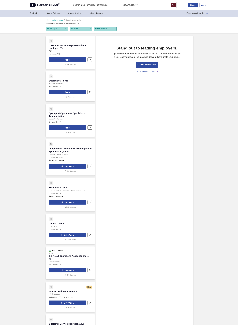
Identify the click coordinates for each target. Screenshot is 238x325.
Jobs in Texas (57, 20)
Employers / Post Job (195, 13)
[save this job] (90, 60)
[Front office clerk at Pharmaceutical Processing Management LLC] (70, 194)
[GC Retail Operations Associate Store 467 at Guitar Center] (70, 263)
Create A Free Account (145, 72)
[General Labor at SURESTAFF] (70, 229)
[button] (173, 5)
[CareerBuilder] (45, 5)
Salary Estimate (53, 13)
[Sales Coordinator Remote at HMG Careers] (70, 297)
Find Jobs (34, 13)
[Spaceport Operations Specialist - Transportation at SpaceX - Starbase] (70, 120)
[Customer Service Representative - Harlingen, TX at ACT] (70, 52)
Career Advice (74, 13)
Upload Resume (96, 13)
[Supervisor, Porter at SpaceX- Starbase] (70, 86)
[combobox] (96, 5)
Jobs (47, 20)
